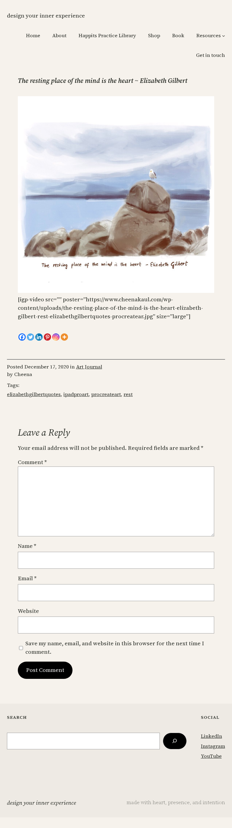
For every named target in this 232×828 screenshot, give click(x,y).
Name (27, 546)
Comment (32, 462)
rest (128, 394)
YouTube (211, 756)
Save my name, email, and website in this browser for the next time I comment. (114, 648)
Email (27, 578)
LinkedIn (211, 736)
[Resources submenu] (223, 35)
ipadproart (76, 394)
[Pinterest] (47, 337)
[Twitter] (30, 337)
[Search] (175, 741)
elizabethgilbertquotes (34, 394)
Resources (208, 35)
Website (28, 611)
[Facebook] (22, 337)
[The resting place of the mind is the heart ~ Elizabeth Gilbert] (116, 291)
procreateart (106, 394)
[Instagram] (56, 337)
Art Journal (89, 366)
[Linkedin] (39, 337)
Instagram (213, 746)
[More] (64, 337)
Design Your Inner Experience (46, 15)
